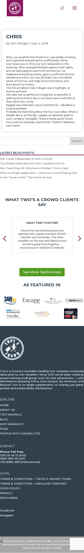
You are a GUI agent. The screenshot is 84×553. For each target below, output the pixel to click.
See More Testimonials (42, 272)
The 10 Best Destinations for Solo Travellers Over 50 (32, 163)
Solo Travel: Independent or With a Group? (26, 158)
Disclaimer (9, 497)
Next (78, 239)
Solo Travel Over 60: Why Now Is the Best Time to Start (34, 168)
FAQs (4, 428)
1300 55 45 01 (9, 455)
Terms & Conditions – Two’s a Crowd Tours (35, 478)
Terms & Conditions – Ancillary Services (33, 483)
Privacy (6, 493)
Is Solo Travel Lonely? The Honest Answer (26, 177)
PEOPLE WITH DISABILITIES (20, 433)
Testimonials (11, 414)
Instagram (7, 515)
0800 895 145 (9, 458)
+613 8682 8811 (10, 462)
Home (4, 405)
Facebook (7, 510)
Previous (6, 239)
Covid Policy (10, 488)
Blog (4, 419)
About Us (7, 409)
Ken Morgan (20, 43)
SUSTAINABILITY (12, 424)
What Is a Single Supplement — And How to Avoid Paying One (38, 172)
